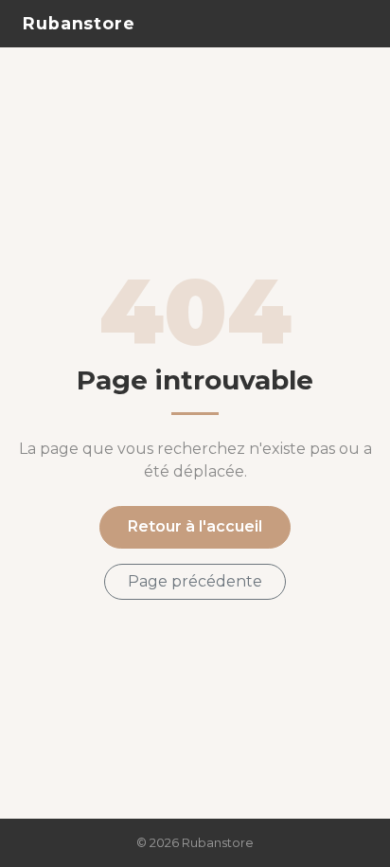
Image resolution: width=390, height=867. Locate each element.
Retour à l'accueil (195, 526)
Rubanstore (79, 23)
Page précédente (195, 581)
